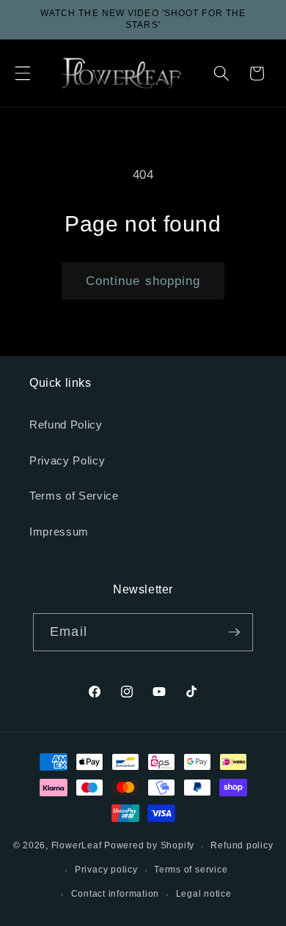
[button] (22, 73)
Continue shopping (143, 280)
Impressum (59, 531)
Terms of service (190, 869)
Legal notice (204, 894)
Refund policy (241, 845)
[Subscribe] (234, 632)
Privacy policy (106, 869)
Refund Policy (66, 424)
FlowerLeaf (76, 846)
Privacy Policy (67, 460)
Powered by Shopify (149, 846)
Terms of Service (74, 495)
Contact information (115, 894)
